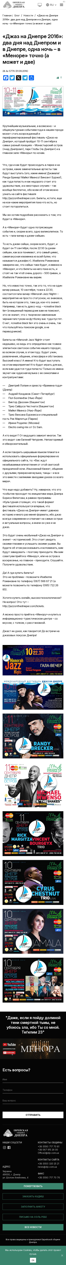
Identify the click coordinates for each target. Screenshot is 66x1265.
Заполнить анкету (33, 1206)
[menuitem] (51, 4)
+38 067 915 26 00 (48, 1149)
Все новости (33, 1227)
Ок (33, 1260)
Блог (17, 15)
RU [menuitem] (52, 4)
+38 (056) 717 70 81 (48, 1146)
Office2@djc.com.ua (48, 1152)
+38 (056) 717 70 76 (49, 1177)
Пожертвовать (33, 1186)
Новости (28, 15)
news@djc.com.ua (47, 1166)
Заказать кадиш (33, 1196)
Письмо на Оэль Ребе (33, 1217)
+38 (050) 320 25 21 (48, 1163)
